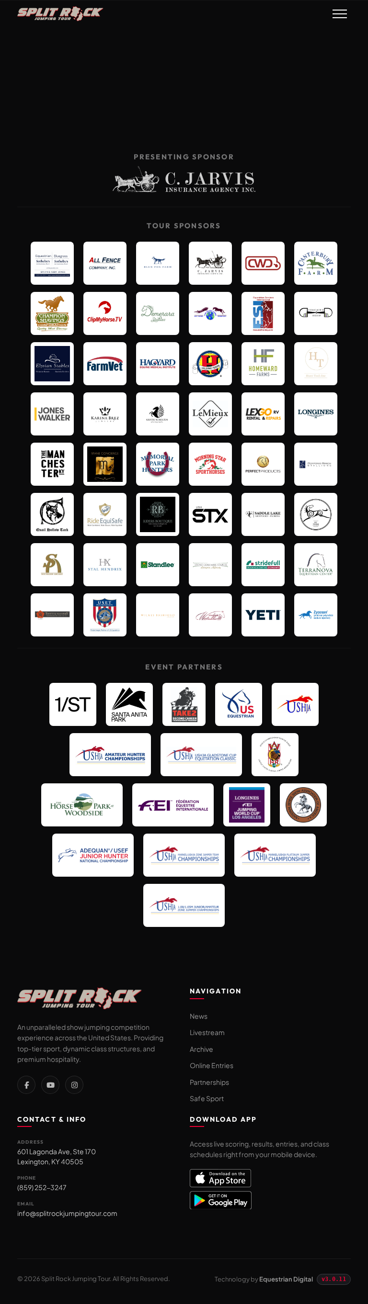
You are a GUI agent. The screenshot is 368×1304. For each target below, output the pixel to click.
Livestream (207, 1032)
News (198, 1016)
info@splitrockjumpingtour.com (67, 1213)
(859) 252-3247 (42, 1187)
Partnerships (209, 1082)
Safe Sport (207, 1098)
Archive (201, 1049)
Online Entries (211, 1065)
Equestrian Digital (286, 1279)
